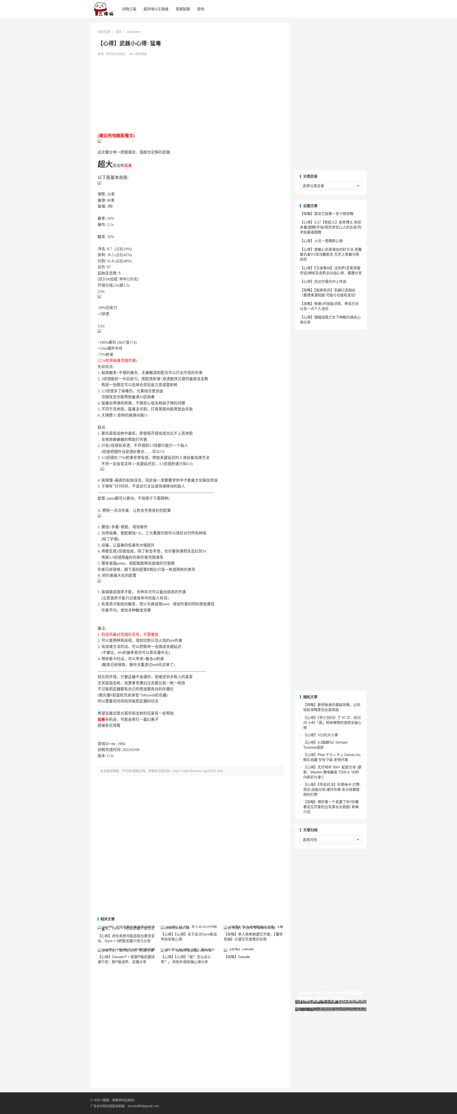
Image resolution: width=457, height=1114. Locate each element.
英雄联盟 (183, 9)
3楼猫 (105, 1100)
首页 (118, 32)
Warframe (133, 32)
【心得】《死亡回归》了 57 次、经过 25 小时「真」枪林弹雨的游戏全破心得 (332, 723)
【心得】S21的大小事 (320, 735)
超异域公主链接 (156, 9)
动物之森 (129, 9)
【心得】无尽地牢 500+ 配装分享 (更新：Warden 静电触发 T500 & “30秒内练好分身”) (332, 772)
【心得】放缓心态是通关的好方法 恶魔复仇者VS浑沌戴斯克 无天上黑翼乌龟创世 (331, 254)
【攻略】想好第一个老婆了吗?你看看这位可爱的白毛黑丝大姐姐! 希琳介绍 (331, 807)
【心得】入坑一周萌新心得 (321, 241)
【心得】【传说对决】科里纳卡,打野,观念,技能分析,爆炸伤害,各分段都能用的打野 (332, 789)
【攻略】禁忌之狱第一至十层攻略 (326, 214)
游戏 (200, 9)
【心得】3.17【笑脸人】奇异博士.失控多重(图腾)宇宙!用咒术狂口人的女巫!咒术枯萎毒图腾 (330, 227)
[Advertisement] (190, 94)
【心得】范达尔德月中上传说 (323, 281)
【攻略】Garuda (237, 957)
